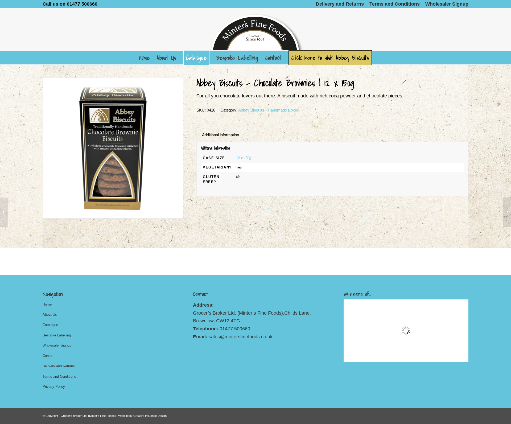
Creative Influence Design (150, 415)
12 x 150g (243, 158)
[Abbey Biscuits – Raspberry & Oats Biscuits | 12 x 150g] (4, 212)
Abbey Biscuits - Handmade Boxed (268, 110)
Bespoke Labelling (57, 335)
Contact (49, 356)
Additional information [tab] (220, 135)
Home (47, 304)
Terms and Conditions (59, 376)
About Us (50, 314)
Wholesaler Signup (57, 345)
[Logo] (255, 29)
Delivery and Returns (59, 366)
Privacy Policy (54, 387)
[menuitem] (340, 4)
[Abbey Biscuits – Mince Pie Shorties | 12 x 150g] (507, 212)
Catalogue (50, 325)
